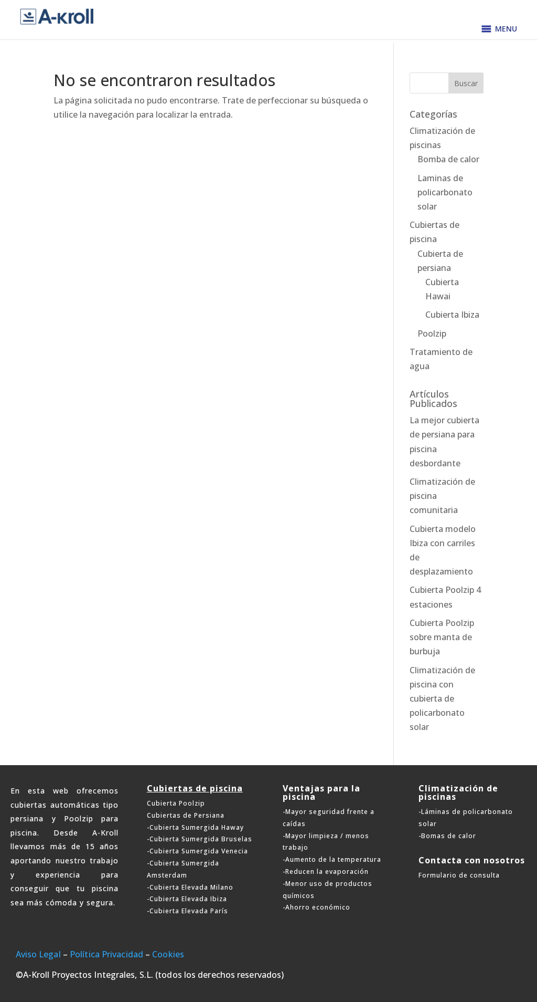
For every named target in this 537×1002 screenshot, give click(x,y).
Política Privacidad (106, 954)
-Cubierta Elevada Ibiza (187, 898)
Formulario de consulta (459, 875)
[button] (506, 28)
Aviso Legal (38, 954)
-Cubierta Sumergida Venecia (197, 851)
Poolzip (431, 333)
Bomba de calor (448, 159)
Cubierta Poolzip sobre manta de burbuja (442, 637)
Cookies (168, 954)
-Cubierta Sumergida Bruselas (199, 838)
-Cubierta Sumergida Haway (195, 827)
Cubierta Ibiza (452, 314)
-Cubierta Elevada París (187, 910)
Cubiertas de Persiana (185, 815)
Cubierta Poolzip (176, 803)
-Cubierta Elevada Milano (190, 887)
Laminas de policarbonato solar (444, 192)
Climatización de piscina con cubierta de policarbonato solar (442, 698)
